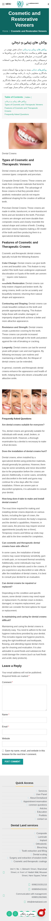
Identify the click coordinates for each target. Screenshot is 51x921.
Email (5, 726)
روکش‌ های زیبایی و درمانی (35, 49)
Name (5, 714)
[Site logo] (20, 4)
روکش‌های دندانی (39, 70)
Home (5, 31)
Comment (7, 682)
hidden (27, 97)
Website (6, 738)
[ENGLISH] (36, 4)
